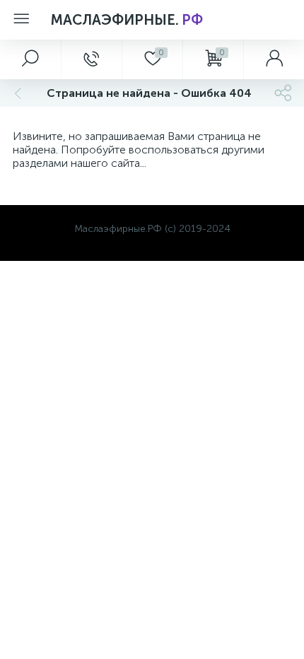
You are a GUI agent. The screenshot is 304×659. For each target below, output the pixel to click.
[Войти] (273, 59)
